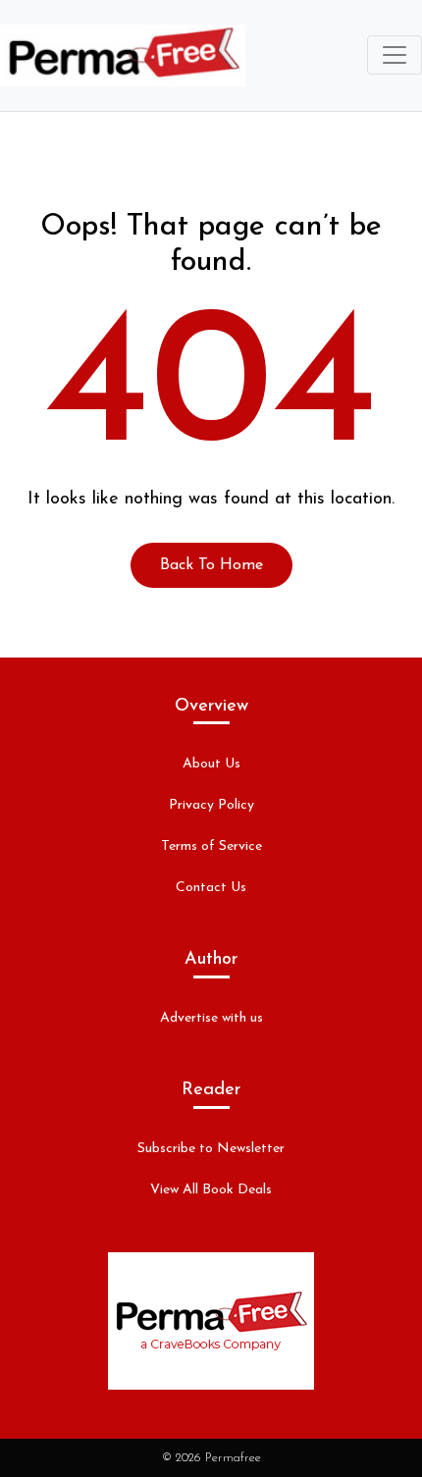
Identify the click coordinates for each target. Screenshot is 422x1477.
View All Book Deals (211, 1190)
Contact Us (211, 887)
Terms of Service (211, 846)
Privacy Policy (211, 805)
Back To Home (211, 565)
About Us (211, 764)
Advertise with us (211, 1018)
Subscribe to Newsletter (211, 1148)
